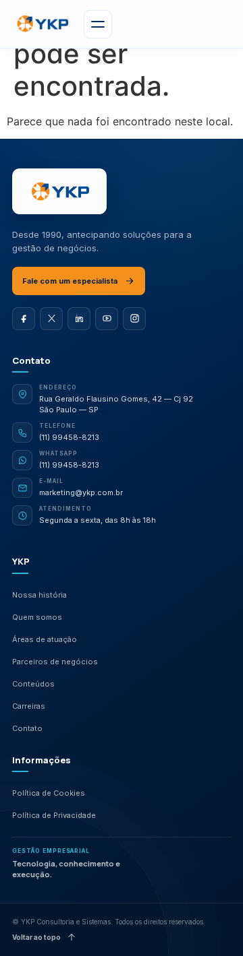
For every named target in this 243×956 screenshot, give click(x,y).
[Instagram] (134, 318)
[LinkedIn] (79, 318)
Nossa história (39, 595)
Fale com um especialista (69, 281)
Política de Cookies (48, 793)
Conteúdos (33, 684)
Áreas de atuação (44, 639)
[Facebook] (23, 318)
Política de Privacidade (54, 815)
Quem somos (37, 617)
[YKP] (41, 23)
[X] (51, 318)
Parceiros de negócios (55, 661)
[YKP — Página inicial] (59, 191)
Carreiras (28, 706)
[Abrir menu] (98, 24)
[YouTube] (106, 318)
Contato (27, 728)
